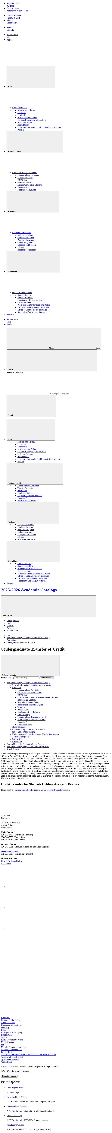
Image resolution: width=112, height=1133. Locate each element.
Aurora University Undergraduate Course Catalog (28, 637)
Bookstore (5, 1017)
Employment (6, 1035)
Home (9, 635)
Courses (10, 625)
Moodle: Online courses (11, 1049)
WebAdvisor (6, 1062)
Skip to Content (13, 3)
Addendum (17, 741)
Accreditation (23, 125)
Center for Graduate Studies (29, 692)
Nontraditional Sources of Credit (31, 719)
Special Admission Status (28, 702)
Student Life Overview (22, 292)
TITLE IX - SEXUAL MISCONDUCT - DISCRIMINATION (28, 1054)
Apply (9, 39)
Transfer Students (25, 177)
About (10, 86)
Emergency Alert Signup (11, 1032)
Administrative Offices (27, 117)
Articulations (23, 710)
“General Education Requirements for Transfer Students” (38, 790)
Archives (10, 628)
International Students (26, 700)
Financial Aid (23, 187)
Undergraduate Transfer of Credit (31, 717)
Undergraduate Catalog (17, 1106)
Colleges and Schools (26, 245)
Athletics (10, 315)
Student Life (13, 271)
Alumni (10, 20)
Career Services (24, 302)
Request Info (12, 34)
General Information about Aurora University (31, 685)
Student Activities (25, 297)
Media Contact (7, 1042)
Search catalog (7, 678)
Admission (11, 640)
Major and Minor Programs (24, 732)
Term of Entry (23, 714)
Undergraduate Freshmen (28, 175)
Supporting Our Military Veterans (31, 312)
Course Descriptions (21, 737)
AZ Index (11, 6)
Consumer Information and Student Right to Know (39, 127)
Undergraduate (13, 620)
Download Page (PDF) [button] (16, 1097)
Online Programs (24, 242)
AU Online (22, 180)
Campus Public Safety (10, 1020)
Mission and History (26, 110)
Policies (20, 130)
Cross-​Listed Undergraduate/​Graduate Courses (37, 697)
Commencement (8, 1022)
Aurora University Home (17, 11)
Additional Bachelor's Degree (30, 705)
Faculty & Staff (13, 18)
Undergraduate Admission (28, 690)
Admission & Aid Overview (24, 172)
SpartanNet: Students (10, 1059)
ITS (2, 1044)
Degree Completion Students (29, 185)
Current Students (14, 15)
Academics (12, 211)
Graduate (10, 623)
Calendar (10, 30)
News (9, 27)
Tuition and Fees (24, 724)
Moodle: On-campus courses (13, 1047)
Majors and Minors (25, 235)
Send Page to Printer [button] (15, 1088)
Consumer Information (11, 1025)
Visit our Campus (25, 122)
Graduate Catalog (14, 1115)
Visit (9, 37)
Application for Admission (28, 712)
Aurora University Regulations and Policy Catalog (28, 746)
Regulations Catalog (15, 1125)
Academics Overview (21, 232)
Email (3, 1030)
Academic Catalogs (29, 589)
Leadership (22, 115)
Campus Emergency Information (31, 120)
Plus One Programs (25, 240)
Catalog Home (13, 8)
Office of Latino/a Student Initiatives (33, 307)
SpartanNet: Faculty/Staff (12, 1057)
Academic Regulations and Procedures (28, 729)
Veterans (21, 707)
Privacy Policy (7, 1052)
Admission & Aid (14, 151)
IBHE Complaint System (12, 1040)
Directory (5, 1027)
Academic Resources (26, 250)
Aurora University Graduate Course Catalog (26, 744)
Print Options (12, 630)
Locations (21, 112)
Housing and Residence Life (29, 300)
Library (20, 247)
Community (12, 23)
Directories (16, 739)
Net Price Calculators (26, 190)
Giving (4, 1037)
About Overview (19, 107)
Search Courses (13, 749)
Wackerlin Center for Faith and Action (33, 305)
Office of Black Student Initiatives (32, 310)
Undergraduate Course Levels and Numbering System (35, 734)
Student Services (19, 727)
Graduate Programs (25, 237)
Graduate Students (25, 182)
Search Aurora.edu (15, 372)
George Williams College (12, 861)
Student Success (24, 295)
